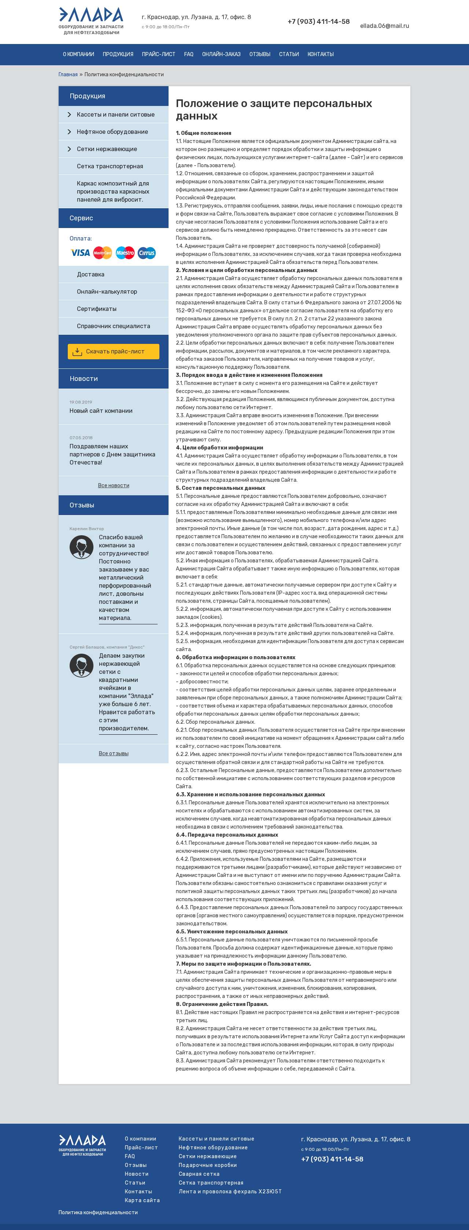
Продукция (118, 54)
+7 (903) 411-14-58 (319, 22)
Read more (114, 406)
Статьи (289, 54)
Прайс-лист (159, 54)
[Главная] (91, 33)
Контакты (321, 54)
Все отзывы (114, 753)
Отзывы (260, 54)
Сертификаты (97, 308)
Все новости (113, 485)
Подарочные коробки (208, 1165)
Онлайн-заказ (221, 54)
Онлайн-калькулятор (107, 291)
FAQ (188, 54)
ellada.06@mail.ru (384, 25)
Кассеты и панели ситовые (116, 114)
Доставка (90, 274)
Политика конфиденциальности (98, 1212)
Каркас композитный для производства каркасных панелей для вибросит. (113, 191)
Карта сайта (142, 1200)
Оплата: (81, 238)
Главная (68, 74)
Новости (137, 1174)
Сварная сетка (199, 1174)
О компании (78, 54)
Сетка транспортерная (110, 166)
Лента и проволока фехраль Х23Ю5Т (230, 1192)
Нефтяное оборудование (112, 131)
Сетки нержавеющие (107, 149)
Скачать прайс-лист (115, 351)
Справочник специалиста (113, 326)
